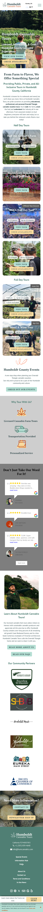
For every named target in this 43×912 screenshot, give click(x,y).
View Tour (21, 153)
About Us (21, 871)
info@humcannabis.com (22, 849)
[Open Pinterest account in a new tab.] (15, 891)
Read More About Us (21, 647)
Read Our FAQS (21, 654)
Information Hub (21, 860)
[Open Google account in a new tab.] (28, 891)
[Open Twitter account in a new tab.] (19, 891)
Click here (36, 899)
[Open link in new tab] (21, 679)
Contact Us (21, 807)
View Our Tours (13, 56)
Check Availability (15, 61)
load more (21, 563)
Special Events (21, 857)
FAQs (21, 864)
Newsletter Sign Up (21, 817)
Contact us (21, 875)
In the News (21, 882)
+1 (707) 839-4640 (22, 845)
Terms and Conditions (21, 879)
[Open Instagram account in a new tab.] (11, 891)
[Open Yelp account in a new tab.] (31, 891)
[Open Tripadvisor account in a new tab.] (23, 891)
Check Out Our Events (21, 389)
